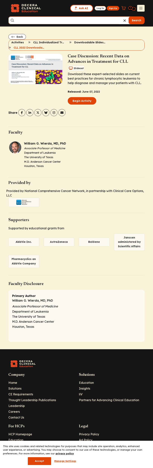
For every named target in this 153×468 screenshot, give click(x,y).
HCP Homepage (20, 434)
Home (12, 383)
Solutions (14, 388)
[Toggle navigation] (141, 8)
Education (86, 383)
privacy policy (65, 453)
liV (80, 394)
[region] (76, 454)
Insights (84, 388)
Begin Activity (82, 101)
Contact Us (16, 417)
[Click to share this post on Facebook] (21, 112)
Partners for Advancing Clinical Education (109, 400)
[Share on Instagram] (53, 112)
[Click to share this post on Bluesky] (45, 112)
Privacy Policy (89, 434)
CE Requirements (20, 394)
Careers (14, 411)
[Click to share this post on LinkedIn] (29, 112)
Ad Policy (85, 440)
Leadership (16, 406)
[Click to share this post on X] (37, 112)
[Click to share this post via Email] (61, 112)
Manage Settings (65, 460)
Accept (39, 460)
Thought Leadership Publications (32, 400)
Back (19, 36)
